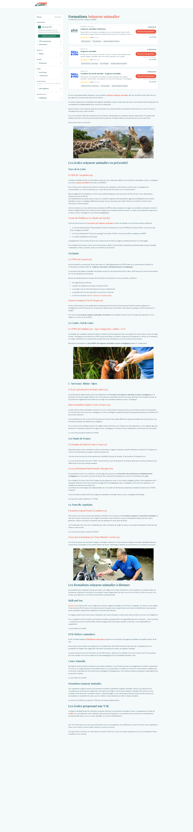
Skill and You (72, 606)
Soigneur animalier (88, 51)
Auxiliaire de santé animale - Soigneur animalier (101, 73)
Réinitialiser (58, 17)
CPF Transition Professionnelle (100, 295)
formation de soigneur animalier (100, 223)
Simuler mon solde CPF (49, 36)
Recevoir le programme (146, 31)
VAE (71, 713)
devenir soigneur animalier (117, 95)
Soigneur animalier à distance (93, 29)
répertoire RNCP (83, 183)
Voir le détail (152, 37)
